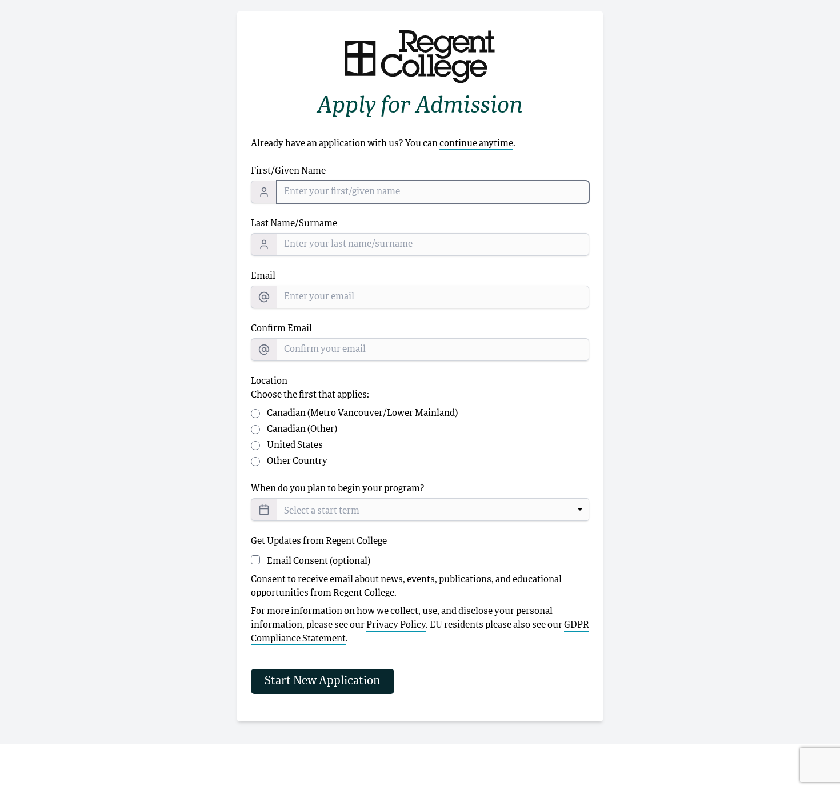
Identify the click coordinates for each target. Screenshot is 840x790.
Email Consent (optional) (318, 561)
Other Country (297, 461)
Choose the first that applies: (310, 395)
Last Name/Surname (294, 223)
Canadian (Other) (302, 429)
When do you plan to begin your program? (338, 489)
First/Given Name (288, 171)
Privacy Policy (396, 625)
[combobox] (433, 509)
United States (295, 445)
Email (263, 276)
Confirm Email (281, 329)
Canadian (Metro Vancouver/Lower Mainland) (362, 413)
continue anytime (476, 144)
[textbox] (433, 510)
